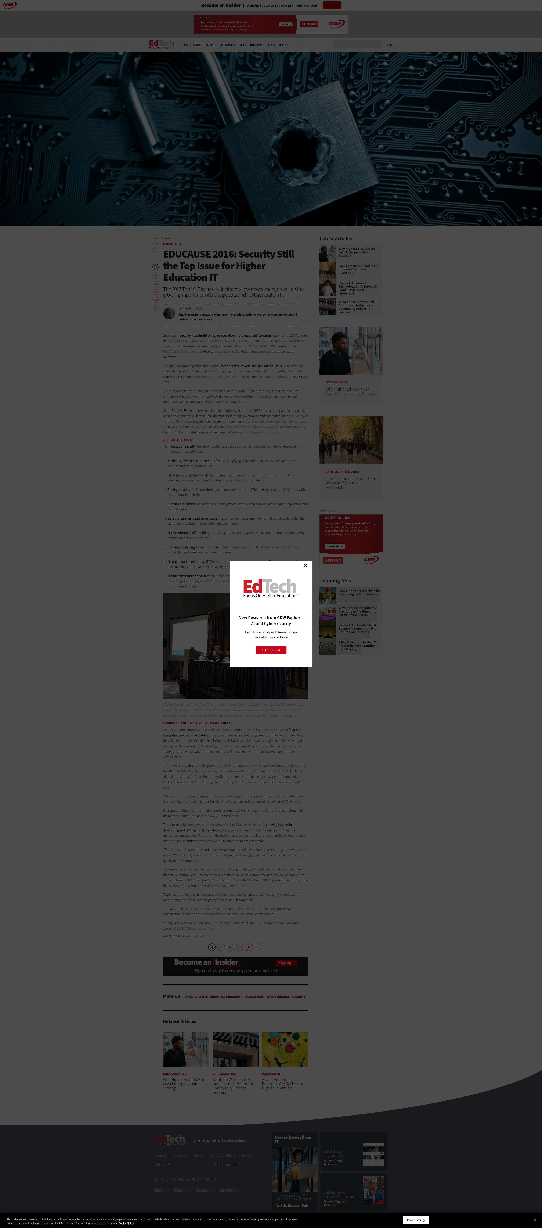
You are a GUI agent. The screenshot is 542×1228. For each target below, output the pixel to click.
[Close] (535, 1220)
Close (305, 565)
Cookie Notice (126, 1223)
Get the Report (271, 650)
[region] (271, 1220)
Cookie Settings (416, 1220)
